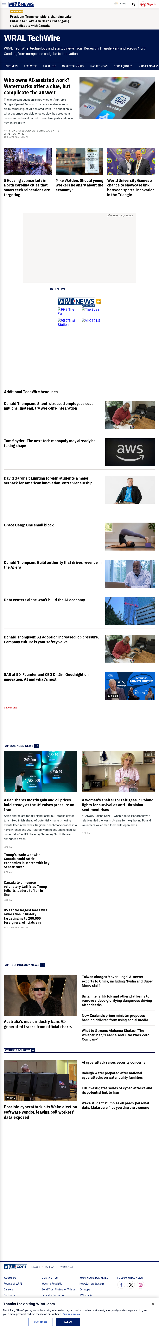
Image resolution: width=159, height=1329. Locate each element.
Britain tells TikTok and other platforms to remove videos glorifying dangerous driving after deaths (117, 1000)
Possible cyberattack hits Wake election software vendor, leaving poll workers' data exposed (40, 1112)
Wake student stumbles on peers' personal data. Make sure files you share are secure (115, 1105)
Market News (99, 66)
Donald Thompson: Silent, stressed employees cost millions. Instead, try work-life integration (48, 406)
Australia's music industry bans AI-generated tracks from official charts (38, 1024)
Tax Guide (49, 66)
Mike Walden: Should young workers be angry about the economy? (79, 185)
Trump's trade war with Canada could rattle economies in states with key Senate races (26, 861)
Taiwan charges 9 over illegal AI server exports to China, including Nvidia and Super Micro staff (117, 981)
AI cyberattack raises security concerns (113, 1062)
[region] (79, 1313)
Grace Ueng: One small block (29, 525)
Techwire (30, 66)
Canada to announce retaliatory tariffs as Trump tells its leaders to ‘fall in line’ (25, 888)
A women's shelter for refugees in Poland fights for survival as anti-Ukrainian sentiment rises (118, 804)
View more (10, 707)
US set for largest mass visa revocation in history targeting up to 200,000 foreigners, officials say (26, 916)
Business (11, 66)
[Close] (153, 1304)
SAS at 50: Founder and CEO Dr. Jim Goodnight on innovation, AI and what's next (46, 677)
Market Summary (73, 66)
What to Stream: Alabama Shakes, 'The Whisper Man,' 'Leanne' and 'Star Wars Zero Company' (115, 1035)
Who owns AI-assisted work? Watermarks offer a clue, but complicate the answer (37, 86)
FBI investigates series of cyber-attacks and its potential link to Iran (117, 1090)
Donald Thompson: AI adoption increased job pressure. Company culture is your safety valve (51, 639)
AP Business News (19, 746)
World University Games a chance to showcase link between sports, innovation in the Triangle (131, 187)
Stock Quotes (123, 66)
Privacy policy (71, 1314)
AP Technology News (22, 965)
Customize (40, 1321)
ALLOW (68, 1321)
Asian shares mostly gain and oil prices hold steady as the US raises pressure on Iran (39, 804)
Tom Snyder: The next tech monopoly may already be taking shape (50, 443)
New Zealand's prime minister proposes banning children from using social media (115, 1018)
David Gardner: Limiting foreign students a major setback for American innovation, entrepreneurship (48, 480)
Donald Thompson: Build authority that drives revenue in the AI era (53, 565)
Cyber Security (17, 1050)
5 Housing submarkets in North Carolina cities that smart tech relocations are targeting (27, 187)
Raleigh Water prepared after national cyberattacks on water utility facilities (112, 1075)
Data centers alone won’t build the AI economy (44, 599)
